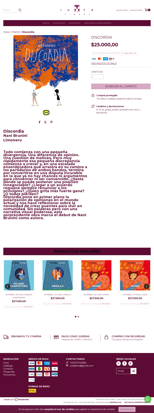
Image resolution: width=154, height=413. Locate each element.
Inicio (46, 23)
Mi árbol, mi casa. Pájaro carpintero (19, 296)
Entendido (127, 409)
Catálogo (59, 23)
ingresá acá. (116, 402)
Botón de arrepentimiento (138, 402)
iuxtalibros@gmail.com (81, 365)
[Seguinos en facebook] (124, 363)
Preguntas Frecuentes (97, 23)
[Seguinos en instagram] (118, 363)
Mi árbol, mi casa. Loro (135, 294)
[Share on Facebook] (39, 122)
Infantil (15, 32)
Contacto (75, 23)
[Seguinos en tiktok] (130, 363)
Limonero (12, 140)
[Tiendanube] (16, 400)
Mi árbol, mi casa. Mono (96, 294)
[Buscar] (20, 10)
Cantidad (97, 72)
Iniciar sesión (136, 10)
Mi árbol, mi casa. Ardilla (57, 294)
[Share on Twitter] (45, 122)
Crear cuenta (122, 10)
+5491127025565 (78, 362)
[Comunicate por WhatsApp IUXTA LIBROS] (147, 399)
